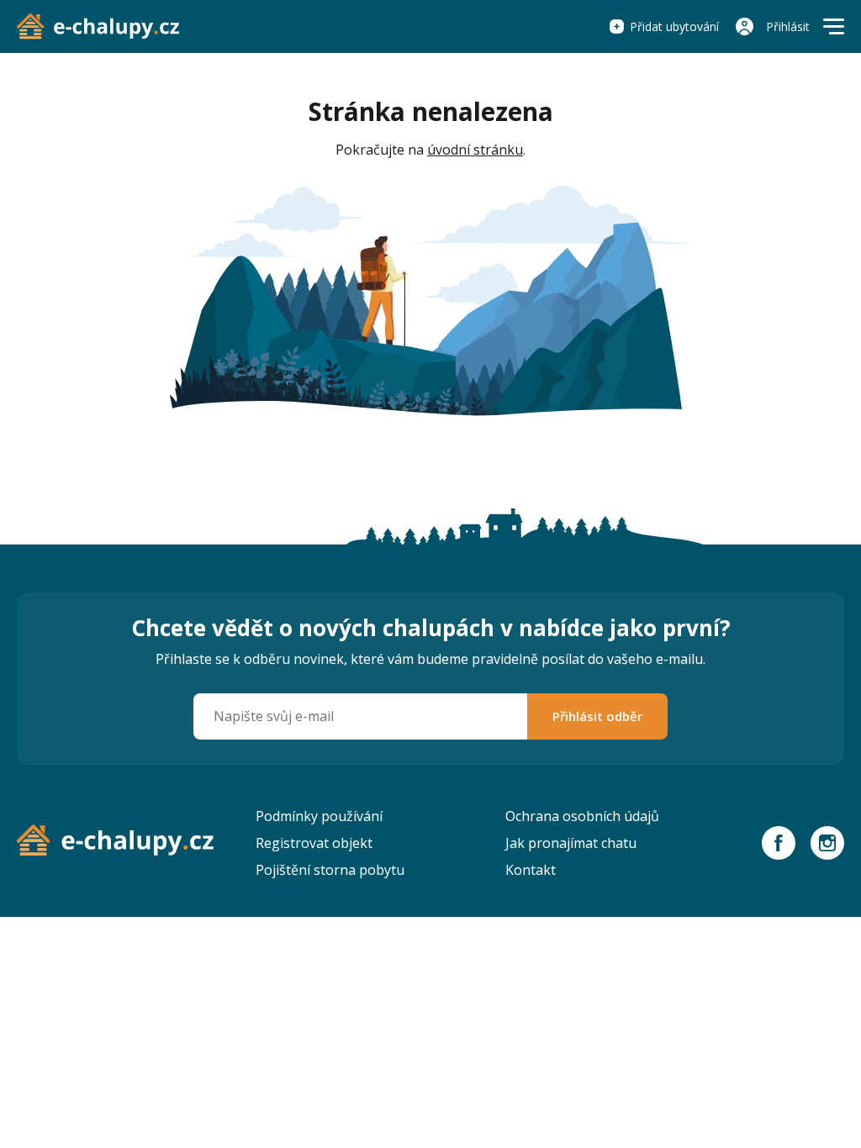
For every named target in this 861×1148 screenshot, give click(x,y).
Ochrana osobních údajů (582, 816)
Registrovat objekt (314, 843)
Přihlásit (788, 26)
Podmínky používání (319, 816)
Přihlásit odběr (597, 716)
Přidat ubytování (674, 26)
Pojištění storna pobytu (330, 870)
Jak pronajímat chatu (571, 843)
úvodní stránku (475, 149)
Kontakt (530, 870)
